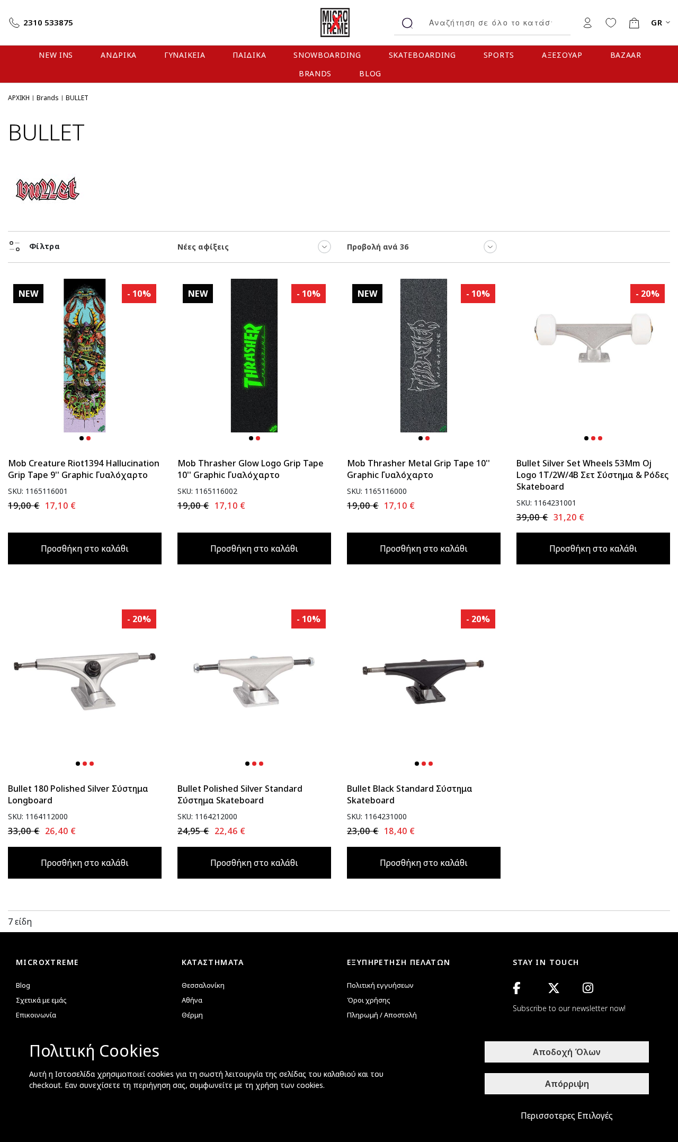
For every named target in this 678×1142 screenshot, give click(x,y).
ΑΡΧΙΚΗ (19, 98)
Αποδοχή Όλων (567, 1052)
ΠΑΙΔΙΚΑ (249, 55)
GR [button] (657, 22)
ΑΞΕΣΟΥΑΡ (562, 55)
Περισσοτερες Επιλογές (567, 1115)
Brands (48, 98)
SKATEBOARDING (422, 55)
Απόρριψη (567, 1084)
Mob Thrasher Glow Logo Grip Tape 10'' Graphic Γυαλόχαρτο (250, 469)
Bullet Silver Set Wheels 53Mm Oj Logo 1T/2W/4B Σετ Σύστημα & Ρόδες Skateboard (592, 474)
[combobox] (496, 22)
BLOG (370, 73)
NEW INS (56, 55)
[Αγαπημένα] (610, 22)
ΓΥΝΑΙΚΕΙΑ (184, 55)
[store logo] (339, 22)
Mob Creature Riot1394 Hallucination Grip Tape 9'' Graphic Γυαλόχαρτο (83, 469)
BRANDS (315, 73)
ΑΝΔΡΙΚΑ (119, 55)
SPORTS (499, 55)
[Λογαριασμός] (587, 22)
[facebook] (516, 988)
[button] (81, 438)
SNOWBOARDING (327, 55)
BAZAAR (625, 55)
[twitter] (554, 988)
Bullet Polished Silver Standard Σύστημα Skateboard (239, 794)
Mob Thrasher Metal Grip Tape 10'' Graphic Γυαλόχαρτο (418, 469)
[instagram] (588, 988)
